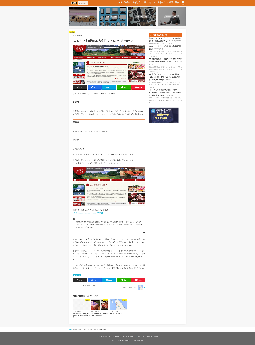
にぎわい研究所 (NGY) (123, 340)
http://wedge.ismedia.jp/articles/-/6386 (87, 213)
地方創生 (72, 32)
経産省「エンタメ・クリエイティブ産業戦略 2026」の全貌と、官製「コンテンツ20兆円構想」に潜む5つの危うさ (164, 77)
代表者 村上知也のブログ (160, 35)
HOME (73, 329)
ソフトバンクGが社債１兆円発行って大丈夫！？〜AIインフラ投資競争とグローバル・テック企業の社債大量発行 (165, 92)
